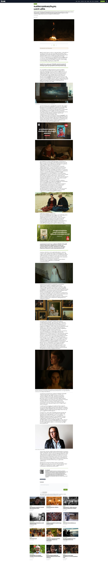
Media (93, 1)
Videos (85, 1)
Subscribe (102, 1)
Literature (82, 1)
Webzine (88, 1)
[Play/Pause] (54, 45)
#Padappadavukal (42, 479)
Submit (65, 489)
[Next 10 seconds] (56, 45)
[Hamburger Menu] (106, 1)
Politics (79, 1)
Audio (76, 1)
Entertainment (96, 1)
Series (91, 1)
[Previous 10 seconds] (52, 45)
